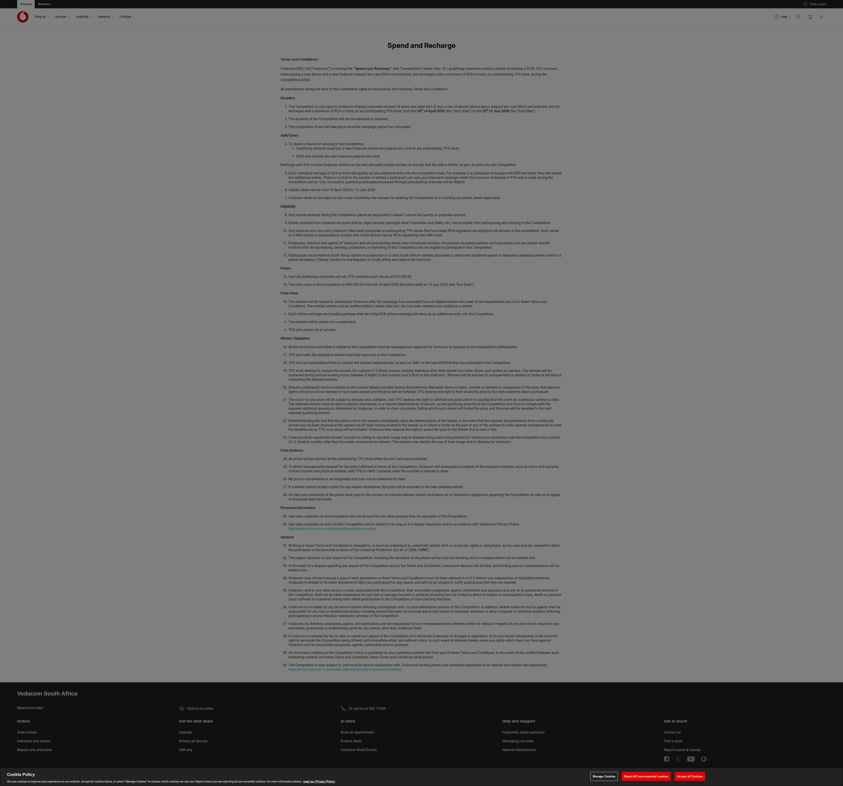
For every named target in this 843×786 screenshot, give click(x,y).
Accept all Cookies (690, 776)
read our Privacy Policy (319, 781)
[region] (421, 777)
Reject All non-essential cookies (646, 776)
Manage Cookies (604, 776)
